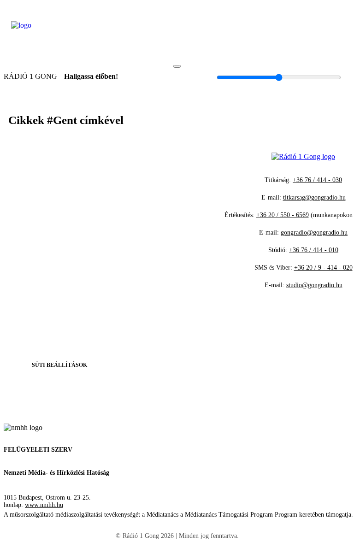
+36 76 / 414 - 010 (313, 250)
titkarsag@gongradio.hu (314, 197)
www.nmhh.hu (44, 504)
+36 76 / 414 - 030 (317, 180)
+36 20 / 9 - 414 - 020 (323, 267)
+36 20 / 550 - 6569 (282, 215)
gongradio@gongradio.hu (314, 232)
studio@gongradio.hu (314, 285)
